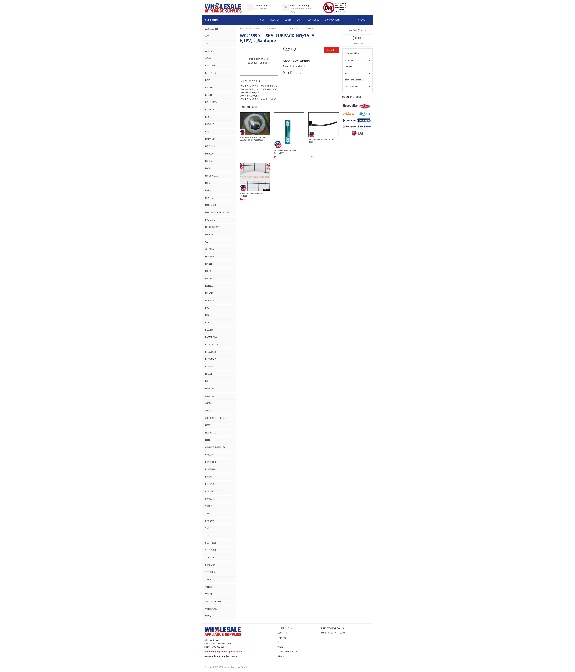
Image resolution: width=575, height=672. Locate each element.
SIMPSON (209, 521)
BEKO (208, 80)
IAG (207, 308)
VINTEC (208, 587)
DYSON (208, 168)
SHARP (208, 506)
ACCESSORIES (211, 29)
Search (362, 20)
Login (288, 20)
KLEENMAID (211, 359)
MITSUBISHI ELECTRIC (215, 418)
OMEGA (209, 455)
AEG (207, 36)
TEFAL (208, 580)
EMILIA (208, 190)
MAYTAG (209, 396)
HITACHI (209, 293)
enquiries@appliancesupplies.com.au (223, 652)
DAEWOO (210, 139)
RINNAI (208, 477)
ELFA (207, 183)
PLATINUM (210, 469)
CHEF (207, 132)
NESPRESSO (211, 433)
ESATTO (209, 198)
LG (206, 381)
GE (206, 242)
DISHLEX (209, 154)
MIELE (208, 411)
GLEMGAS (210, 249)
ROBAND (209, 484)
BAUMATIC (210, 66)
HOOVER (209, 301)
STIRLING (209, 557)
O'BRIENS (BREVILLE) (215, 447)
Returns (348, 66)
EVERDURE (210, 220)
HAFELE (208, 264)
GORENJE (209, 256)
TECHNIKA (210, 572)
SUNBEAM (210, 565)
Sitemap (281, 656)
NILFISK (208, 440)
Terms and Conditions (354, 80)
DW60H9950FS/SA (272, 29)
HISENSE (209, 286)
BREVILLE (209, 124)
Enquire (331, 50)
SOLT (208, 535)
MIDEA (208, 403)
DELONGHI (210, 146)
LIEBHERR (209, 389)
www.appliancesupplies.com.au (220, 656)
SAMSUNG (210, 499)
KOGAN (209, 367)
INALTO (209, 330)
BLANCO (209, 110)
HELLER (208, 278)
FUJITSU (209, 234)
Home (261, 20)
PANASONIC (211, 462)
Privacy (348, 73)
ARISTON (209, 51)
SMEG (208, 528)
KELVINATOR (211, 345)
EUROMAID (210, 205)
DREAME (209, 161)
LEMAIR (208, 374)
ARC (207, 44)
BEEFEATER (210, 73)
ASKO (208, 58)
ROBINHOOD (211, 491)
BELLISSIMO (211, 102)
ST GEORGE (210, 550)
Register (274, 20)
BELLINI (208, 95)
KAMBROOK (211, 337)
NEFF (207, 425)
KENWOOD (210, 352)
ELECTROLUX (211, 176)
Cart (299, 20)
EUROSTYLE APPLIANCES (217, 212)
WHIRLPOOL (211, 609)
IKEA (207, 315)
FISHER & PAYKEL (213, 227)
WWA (208, 616)
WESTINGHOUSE (213, 602)
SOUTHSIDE (210, 543)
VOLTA (208, 594)
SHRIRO (208, 513)
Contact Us (313, 20)
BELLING (209, 88)
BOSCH (208, 117)
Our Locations (332, 20)
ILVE (207, 323)
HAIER (208, 271)
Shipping (349, 60)
